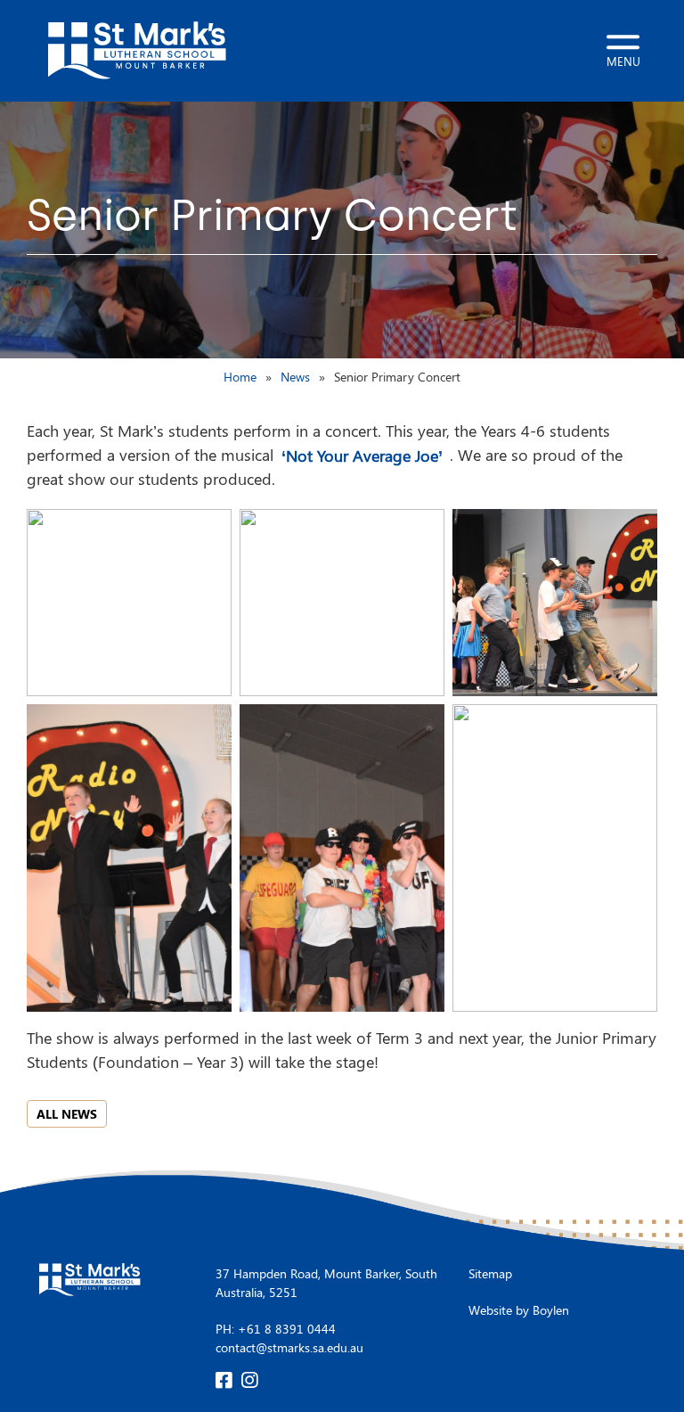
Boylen (551, 1309)
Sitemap (490, 1273)
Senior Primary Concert (397, 376)
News (295, 376)
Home (240, 376)
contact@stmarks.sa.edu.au (289, 1347)
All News (67, 1113)
